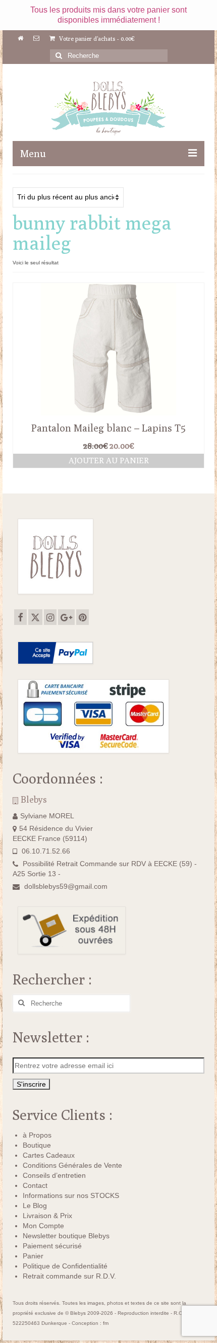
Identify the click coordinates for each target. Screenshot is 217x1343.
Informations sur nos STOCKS (71, 1195)
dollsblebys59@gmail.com (65, 886)
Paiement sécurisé (52, 1246)
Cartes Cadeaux (49, 1155)
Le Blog (35, 1205)
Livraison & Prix (47, 1216)
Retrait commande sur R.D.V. (69, 1276)
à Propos (37, 1135)
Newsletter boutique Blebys (66, 1236)
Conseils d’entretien (54, 1175)
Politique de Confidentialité (65, 1266)
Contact (35, 1185)
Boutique (37, 1145)
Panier (33, 1256)
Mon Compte (43, 1226)
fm (105, 1323)
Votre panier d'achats (96, 38)
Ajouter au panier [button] (109, 460)
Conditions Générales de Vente (72, 1165)
